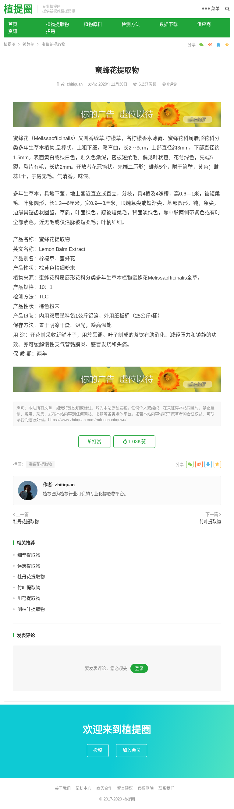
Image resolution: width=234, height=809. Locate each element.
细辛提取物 (28, 555)
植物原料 (93, 24)
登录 (139, 668)
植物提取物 (57, 24)
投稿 (97, 750)
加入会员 (131, 750)
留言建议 (125, 788)
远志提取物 (28, 565)
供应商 (204, 24)
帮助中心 (83, 788)
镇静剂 (28, 44)
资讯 (12, 31)
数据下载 (168, 24)
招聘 (50, 31)
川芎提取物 (28, 598)
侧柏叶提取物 (31, 609)
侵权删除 (146, 788)
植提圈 (18, 9)
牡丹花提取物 (26, 521)
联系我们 (166, 788)
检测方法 (131, 24)
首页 (12, 24)
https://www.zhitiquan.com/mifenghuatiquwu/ (87, 419)
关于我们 (63, 788)
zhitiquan (75, 84)
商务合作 (104, 788)
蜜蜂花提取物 (40, 464)
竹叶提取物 (210, 521)
